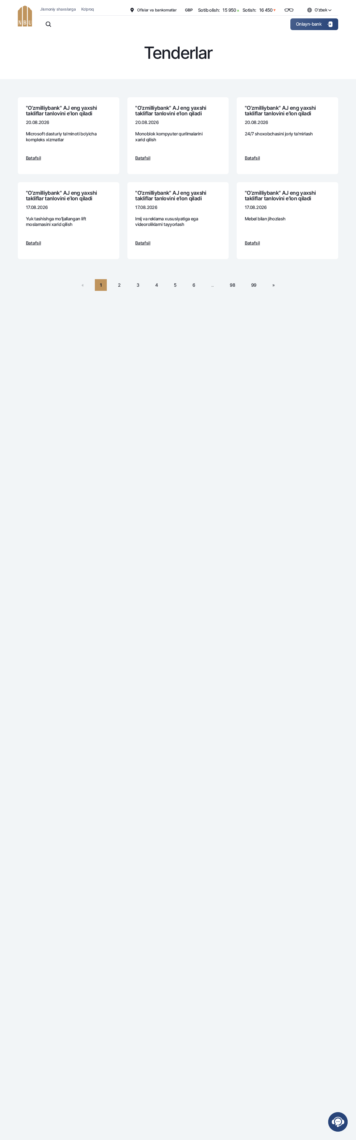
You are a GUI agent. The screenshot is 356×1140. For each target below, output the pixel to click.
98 (232, 285)
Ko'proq (87, 9)
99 (253, 285)
